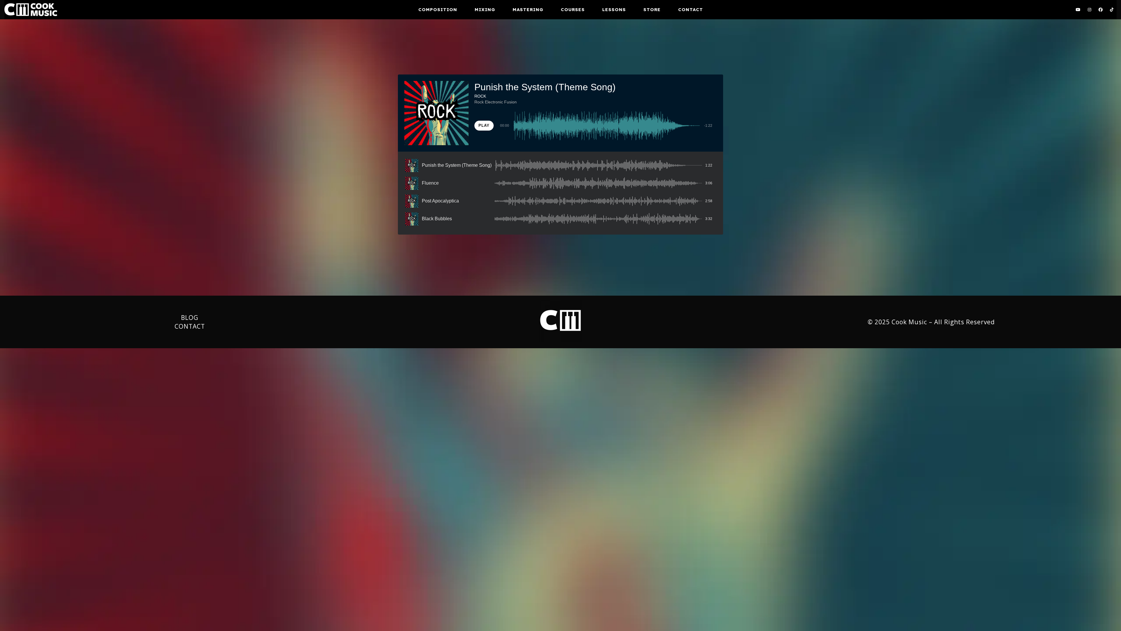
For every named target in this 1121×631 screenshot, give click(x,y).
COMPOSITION (437, 9)
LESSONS (614, 9)
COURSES (573, 9)
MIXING (485, 9)
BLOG (189, 317)
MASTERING (528, 9)
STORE (652, 9)
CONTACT (690, 9)
